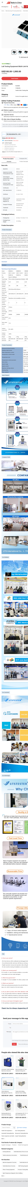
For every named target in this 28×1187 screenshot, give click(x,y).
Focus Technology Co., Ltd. (18, 1181)
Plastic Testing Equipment (9, 1169)
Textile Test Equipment (6, 1130)
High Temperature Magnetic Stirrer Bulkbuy (13, 1173)
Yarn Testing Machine (20, 1130)
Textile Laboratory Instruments (10, 1155)
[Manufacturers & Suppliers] (14, 2)
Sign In (3, 151)
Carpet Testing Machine (20, 1136)
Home (2, 10)
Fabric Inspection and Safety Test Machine (8, 1136)
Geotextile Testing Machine (7, 1133)
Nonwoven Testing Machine (21, 1133)
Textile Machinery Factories (9, 1166)
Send (14, 1044)
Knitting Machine (7, 1151)
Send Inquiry (14, 78)
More (2, 1176)
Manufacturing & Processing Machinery (13, 10)
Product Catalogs (22, 1127)
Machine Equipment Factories (9, 1162)
